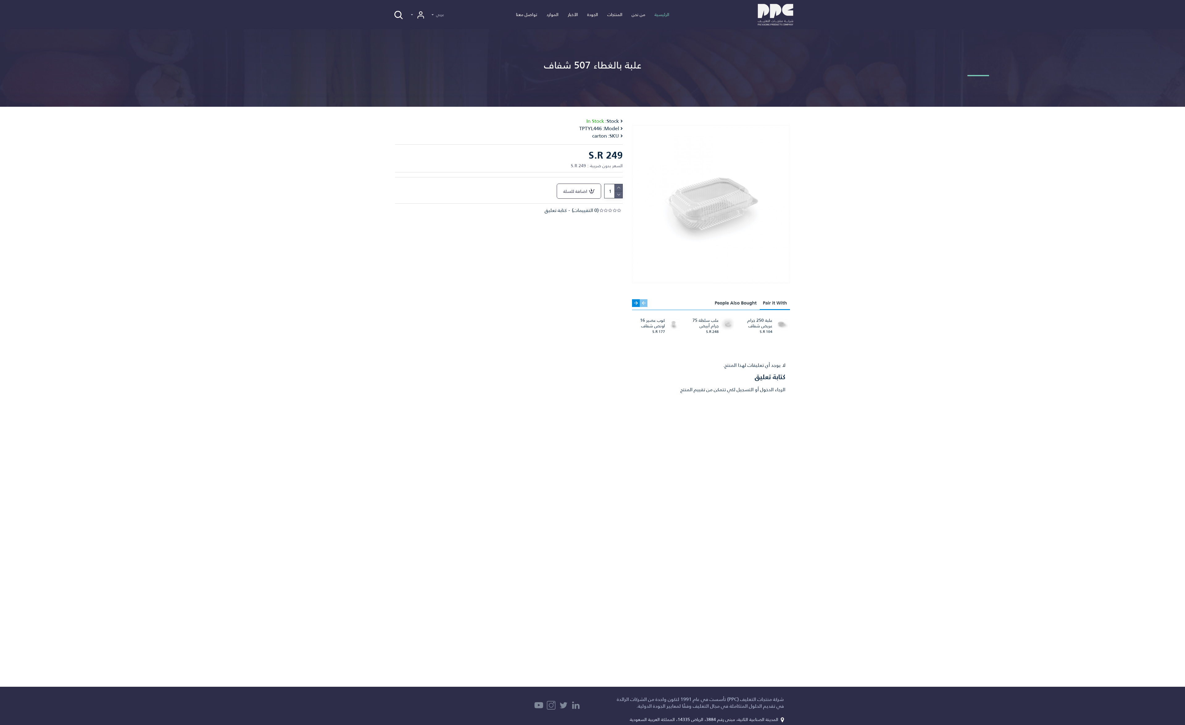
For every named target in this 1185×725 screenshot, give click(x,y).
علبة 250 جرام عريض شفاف (759, 323)
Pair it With (775, 303)
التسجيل (745, 389)
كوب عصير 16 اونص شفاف (652, 323)
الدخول (767, 389)
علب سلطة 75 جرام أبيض (705, 323)
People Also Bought (736, 303)
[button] (643, 303)
